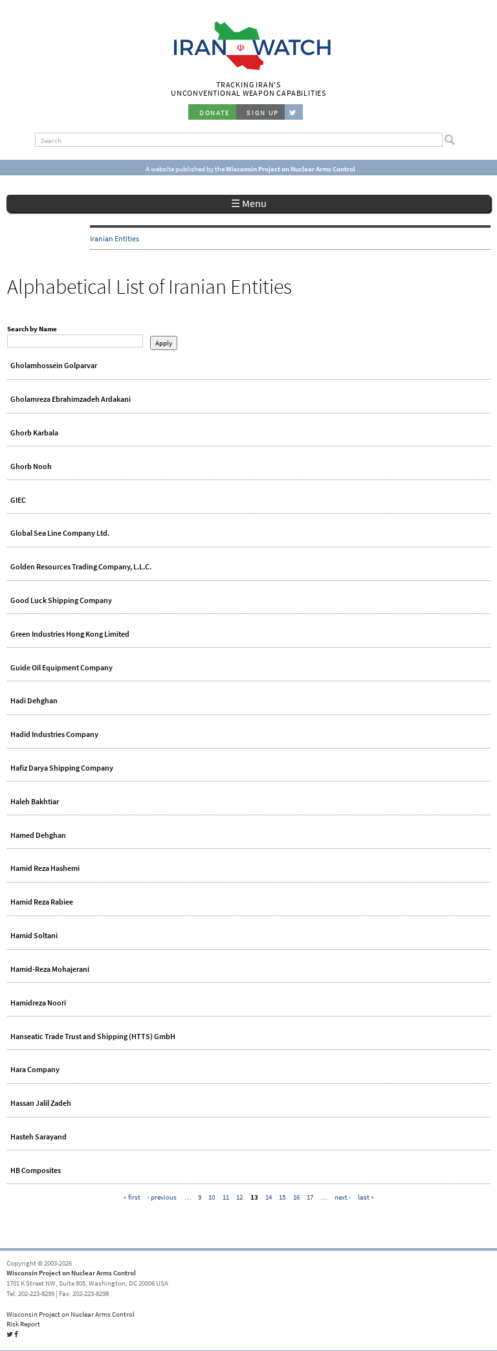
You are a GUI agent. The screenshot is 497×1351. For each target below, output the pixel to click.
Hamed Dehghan (38, 835)
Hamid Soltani (34, 935)
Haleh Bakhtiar (34, 801)
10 (211, 1197)
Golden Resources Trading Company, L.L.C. (80, 567)
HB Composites (35, 1170)
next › (343, 1197)
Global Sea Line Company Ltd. (59, 533)
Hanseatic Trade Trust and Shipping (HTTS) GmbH (92, 1036)
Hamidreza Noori (38, 1003)
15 (282, 1197)
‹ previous (162, 1197)
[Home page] (248, 68)
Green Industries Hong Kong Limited (69, 634)
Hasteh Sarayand (38, 1137)
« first (132, 1197)
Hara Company (35, 1069)
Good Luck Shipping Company (61, 600)
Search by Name (32, 329)
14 (268, 1197)
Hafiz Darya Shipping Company (61, 768)
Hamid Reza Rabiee (41, 902)
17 (310, 1197)
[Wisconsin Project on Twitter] (294, 112)
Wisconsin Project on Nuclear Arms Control (71, 1272)
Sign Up (263, 112)
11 (226, 1197)
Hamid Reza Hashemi (45, 868)
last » (366, 1197)
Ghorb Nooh (31, 466)
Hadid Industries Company (54, 734)
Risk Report (23, 1323)
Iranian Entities (114, 239)
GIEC (18, 500)
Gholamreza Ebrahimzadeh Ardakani (70, 399)
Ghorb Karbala (34, 433)
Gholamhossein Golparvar (53, 365)
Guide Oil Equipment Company (61, 668)
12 (239, 1197)
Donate (214, 112)
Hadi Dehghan (34, 701)
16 (296, 1197)
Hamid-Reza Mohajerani (49, 969)
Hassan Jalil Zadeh (40, 1103)
